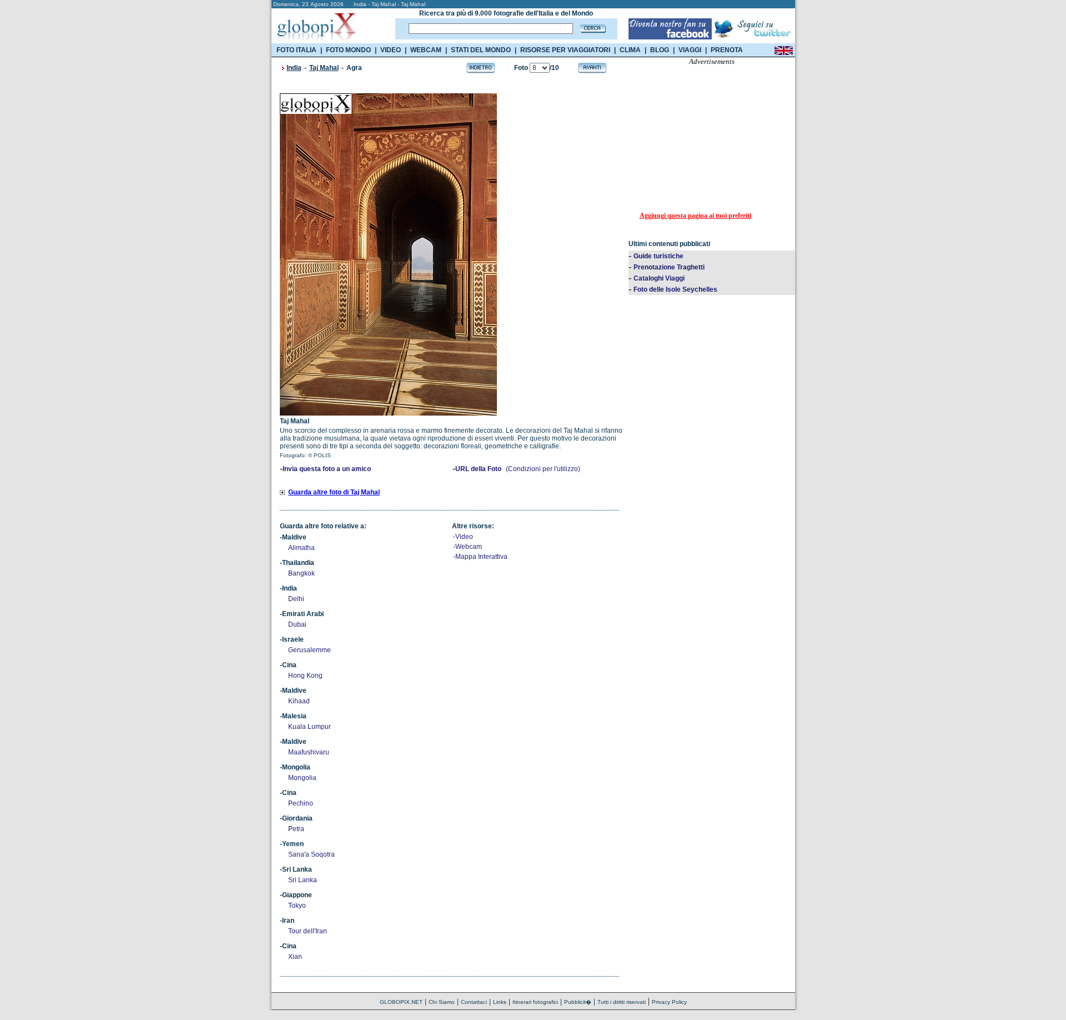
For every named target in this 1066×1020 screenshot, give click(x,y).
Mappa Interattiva (481, 557)
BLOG (659, 50)
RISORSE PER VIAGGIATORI (565, 50)
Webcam (468, 547)
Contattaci (474, 1002)
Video (464, 537)
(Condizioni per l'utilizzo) (543, 469)
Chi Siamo (442, 1002)
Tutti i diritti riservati (621, 1002)
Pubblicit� (577, 1002)
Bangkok (301, 573)
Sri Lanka (302, 880)
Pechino (300, 803)
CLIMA (630, 50)
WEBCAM (425, 50)
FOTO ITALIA (296, 50)
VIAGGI (689, 50)
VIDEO (390, 50)
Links (499, 1002)
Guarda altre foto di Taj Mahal (334, 492)
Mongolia (302, 778)
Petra (296, 829)
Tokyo (297, 905)
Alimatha (301, 548)
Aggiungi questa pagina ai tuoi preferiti (695, 215)
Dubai (297, 624)
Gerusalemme (309, 650)
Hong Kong (305, 675)
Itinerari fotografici (535, 1002)
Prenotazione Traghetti (669, 267)
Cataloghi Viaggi (659, 278)
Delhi (296, 599)
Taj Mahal (324, 68)
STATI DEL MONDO (481, 50)
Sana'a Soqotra (311, 854)
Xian (295, 957)
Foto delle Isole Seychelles (675, 289)
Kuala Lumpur (309, 727)
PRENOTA (727, 50)
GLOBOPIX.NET (401, 1002)
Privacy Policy (669, 1002)
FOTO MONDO (348, 50)
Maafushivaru (308, 752)
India (293, 68)
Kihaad (299, 701)
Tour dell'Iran (307, 931)
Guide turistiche (658, 256)
